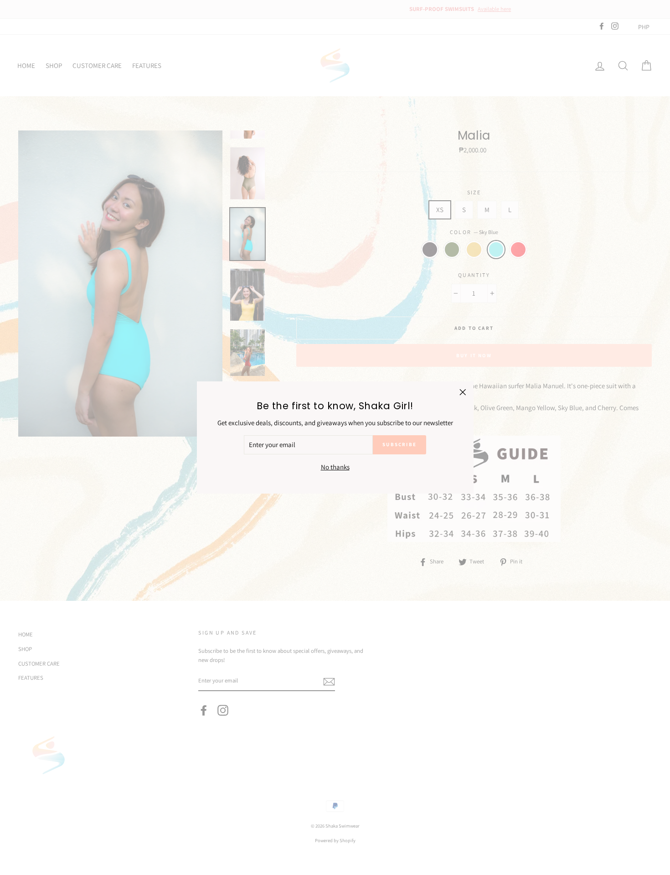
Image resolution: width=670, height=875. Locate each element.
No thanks (335, 467)
